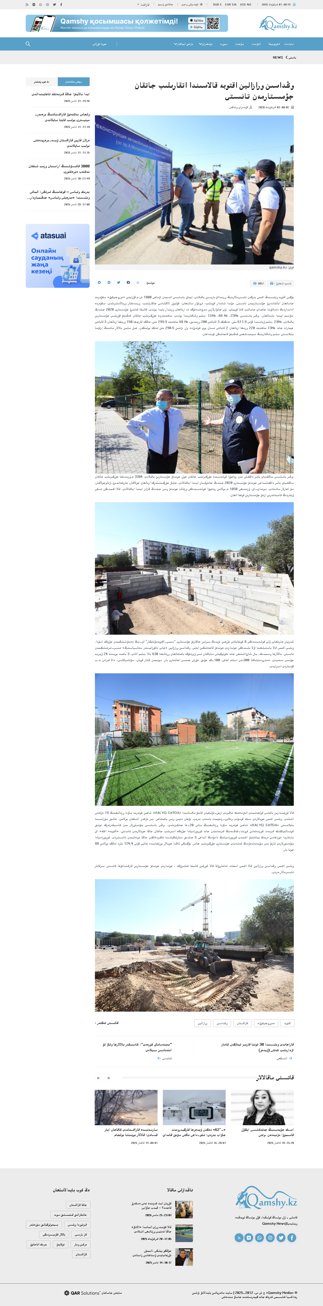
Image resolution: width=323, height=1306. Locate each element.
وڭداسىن (222, 1023)
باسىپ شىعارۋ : (282, 283)
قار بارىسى (81, 1234)
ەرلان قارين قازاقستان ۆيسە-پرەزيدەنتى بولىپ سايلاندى (61, 143)
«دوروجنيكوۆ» (266, 1023)
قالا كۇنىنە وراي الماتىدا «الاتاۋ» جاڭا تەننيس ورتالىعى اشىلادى (151, 1229)
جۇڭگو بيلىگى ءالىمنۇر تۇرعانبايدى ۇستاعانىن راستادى (152, 1253)
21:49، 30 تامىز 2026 (77, 178)
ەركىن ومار (80, 1244)
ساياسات (289, 44)
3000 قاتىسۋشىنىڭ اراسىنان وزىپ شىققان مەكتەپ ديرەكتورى (59, 169)
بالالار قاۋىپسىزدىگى (54, 1234)
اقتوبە (287, 1023)
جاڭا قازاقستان (78, 1205)
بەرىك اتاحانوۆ (38, 1244)
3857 (260, 283)
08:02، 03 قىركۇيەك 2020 (274, 107)
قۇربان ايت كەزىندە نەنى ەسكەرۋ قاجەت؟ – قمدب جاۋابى (151, 1205)
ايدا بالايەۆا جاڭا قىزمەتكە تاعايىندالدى (61, 94)
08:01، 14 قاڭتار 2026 (144, 1143)
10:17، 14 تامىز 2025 (158, 1262)
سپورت (224, 44)
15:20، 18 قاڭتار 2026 (280, 1143)
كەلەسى (167, 1058)
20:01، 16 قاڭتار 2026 (212, 1143)
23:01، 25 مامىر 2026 (158, 1215)
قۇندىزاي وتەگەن (238, 107)
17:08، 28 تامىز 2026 (77, 204)
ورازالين (202, 1023)
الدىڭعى (282, 1058)
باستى (292, 57)
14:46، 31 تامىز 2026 (77, 101)
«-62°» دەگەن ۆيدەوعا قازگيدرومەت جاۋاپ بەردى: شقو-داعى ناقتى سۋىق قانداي (194, 1132)
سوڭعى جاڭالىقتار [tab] (73, 82)
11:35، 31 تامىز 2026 (77, 152)
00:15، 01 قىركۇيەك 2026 (276, 4)
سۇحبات (239, 44)
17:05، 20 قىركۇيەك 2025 (156, 1239)
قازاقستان (242, 1023)
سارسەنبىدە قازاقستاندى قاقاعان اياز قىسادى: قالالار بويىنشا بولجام (131, 1132)
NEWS (278, 57)
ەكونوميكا (274, 44)
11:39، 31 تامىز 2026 (77, 127)
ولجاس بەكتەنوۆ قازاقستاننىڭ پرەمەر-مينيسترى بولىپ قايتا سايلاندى (62, 117)
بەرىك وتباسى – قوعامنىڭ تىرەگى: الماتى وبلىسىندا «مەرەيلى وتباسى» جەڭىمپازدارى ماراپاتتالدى (59, 195)
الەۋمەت (256, 44)
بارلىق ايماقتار (185, 44)
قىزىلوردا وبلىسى (77, 1224)
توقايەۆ (60, 1244)
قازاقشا (144, 5)
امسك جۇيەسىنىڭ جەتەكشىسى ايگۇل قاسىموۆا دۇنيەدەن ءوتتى (267, 1132)
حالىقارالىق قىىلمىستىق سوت (70, 1215)
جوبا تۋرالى (100, 44)
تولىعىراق (207, 44)
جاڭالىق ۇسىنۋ (165, 4)
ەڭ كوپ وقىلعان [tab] (41, 82)
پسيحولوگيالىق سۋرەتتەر (43, 1224)
